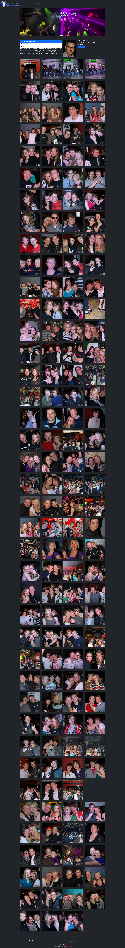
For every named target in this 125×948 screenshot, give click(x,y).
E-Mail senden (81, 47)
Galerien (29, 3)
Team (34, 3)
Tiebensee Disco (26, 46)
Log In (122, 3)
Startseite (24, 3)
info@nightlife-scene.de (27, 50)
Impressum (93, 941)
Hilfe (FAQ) (39, 3)
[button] (30, 940)
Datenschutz (94, 940)
